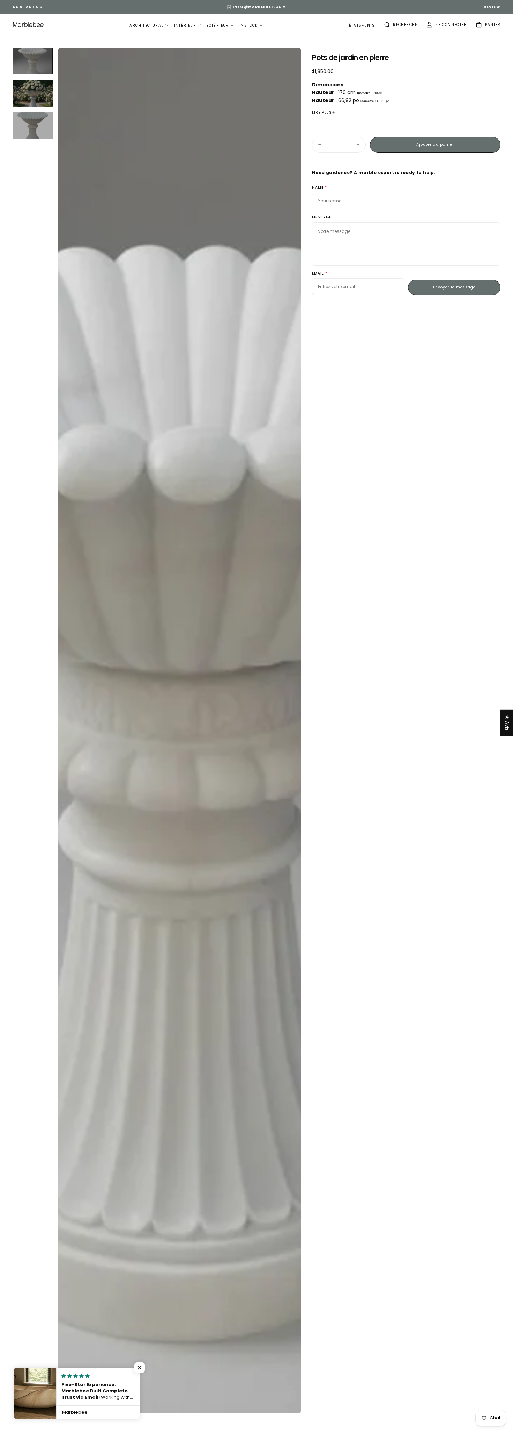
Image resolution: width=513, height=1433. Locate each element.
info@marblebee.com (259, 6)
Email (318, 273)
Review (492, 6)
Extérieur (218, 25)
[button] (362, 25)
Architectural (146, 25)
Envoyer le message (454, 287)
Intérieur (185, 25)
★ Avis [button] (507, 722)
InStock (248, 25)
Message (321, 217)
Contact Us (27, 6)
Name (318, 188)
